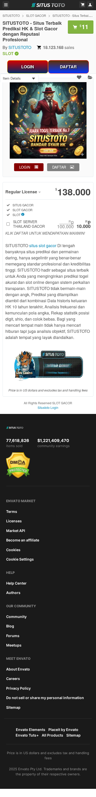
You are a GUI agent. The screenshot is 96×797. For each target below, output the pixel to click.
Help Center (16, 583)
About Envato (18, 669)
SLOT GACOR (36, 15)
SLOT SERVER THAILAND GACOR (52, 224)
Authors (13, 592)
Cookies (13, 550)
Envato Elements (30, 729)
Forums (12, 636)
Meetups (14, 645)
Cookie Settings (20, 559)
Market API (15, 530)
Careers (13, 678)
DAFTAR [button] (59, 167)
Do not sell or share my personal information (45, 697)
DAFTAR (68, 67)
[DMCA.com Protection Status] (18, 477)
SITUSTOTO (11, 15)
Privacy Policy (18, 688)
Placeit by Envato (63, 729)
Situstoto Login (48, 407)
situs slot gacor (42, 245)
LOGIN (27, 67)
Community (16, 616)
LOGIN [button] (24, 167)
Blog (10, 626)
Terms (11, 511)
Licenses (14, 521)
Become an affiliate (22, 540)
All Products (52, 735)
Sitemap (13, 707)
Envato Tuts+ (27, 735)
